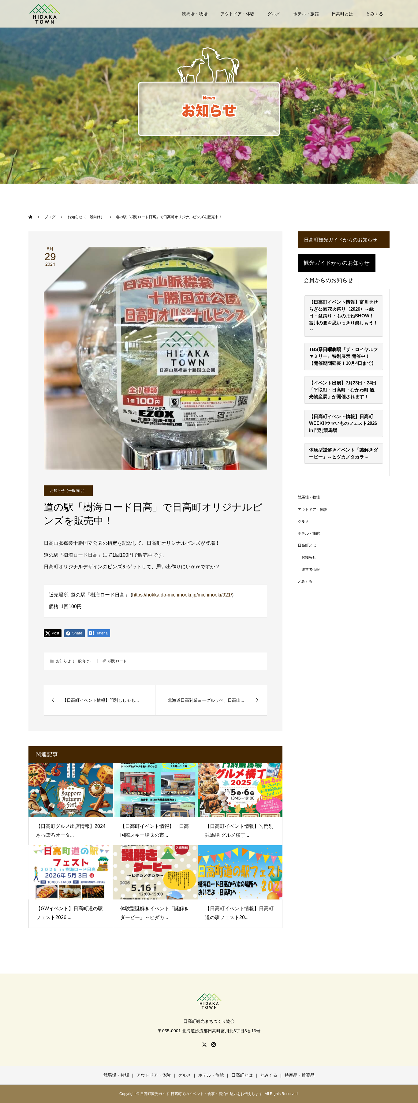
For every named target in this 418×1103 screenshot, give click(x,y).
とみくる (374, 13)
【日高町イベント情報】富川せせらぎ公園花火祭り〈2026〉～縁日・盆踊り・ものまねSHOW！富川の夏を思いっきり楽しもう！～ (343, 315)
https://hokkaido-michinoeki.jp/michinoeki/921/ (182, 594)
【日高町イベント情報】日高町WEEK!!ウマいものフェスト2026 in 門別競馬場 (343, 423)
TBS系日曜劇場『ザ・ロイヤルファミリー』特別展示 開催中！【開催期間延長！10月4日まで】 (343, 356)
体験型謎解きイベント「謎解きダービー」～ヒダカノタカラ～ (343, 453)
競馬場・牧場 (194, 13)
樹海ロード (117, 661)
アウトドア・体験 (237, 13)
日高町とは (342, 13)
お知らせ (308, 557)
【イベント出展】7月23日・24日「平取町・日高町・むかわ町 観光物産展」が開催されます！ (342, 389)
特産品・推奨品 (300, 1075)
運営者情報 (310, 569)
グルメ (273, 13)
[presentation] (336, 263)
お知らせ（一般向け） (68, 490)
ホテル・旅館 (306, 13)
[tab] (336, 263)
